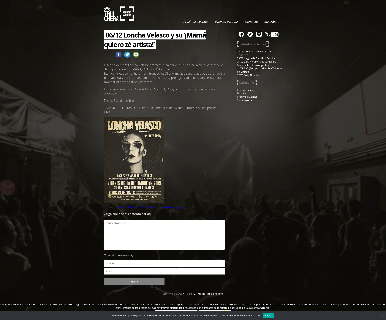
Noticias (241, 93)
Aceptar (268, 315)
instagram (259, 34)
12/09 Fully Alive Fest (248, 75)
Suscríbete (271, 22)
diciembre (132, 207)
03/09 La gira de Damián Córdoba (256, 58)
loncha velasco (163, 207)
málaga (177, 207)
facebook (241, 34)
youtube (271, 34)
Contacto (251, 22)
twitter (250, 34)
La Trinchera (147, 207)
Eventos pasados (226, 22)
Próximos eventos (195, 22)
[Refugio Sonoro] (119, 13)
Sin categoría (244, 100)
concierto (121, 207)
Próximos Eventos (247, 96)
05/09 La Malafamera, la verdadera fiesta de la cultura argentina (256, 63)
